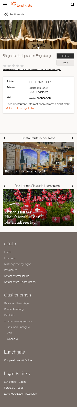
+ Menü (8, 332)
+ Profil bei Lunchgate (17, 327)
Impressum (10, 269)
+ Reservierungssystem (18, 321)
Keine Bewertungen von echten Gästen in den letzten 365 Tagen (32, 69)
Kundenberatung (14, 309)
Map (65, 62)
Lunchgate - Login (15, 381)
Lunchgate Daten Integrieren (20, 393)
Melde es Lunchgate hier (21, 108)
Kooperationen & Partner (18, 360)
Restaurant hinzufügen (17, 303)
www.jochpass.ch (40, 97)
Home (7, 252)
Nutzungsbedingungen (17, 264)
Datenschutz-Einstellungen (19, 281)
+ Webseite (11, 338)
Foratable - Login (14, 387)
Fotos (65, 56)
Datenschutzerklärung (16, 275)
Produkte (9, 315)
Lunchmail (10, 258)
